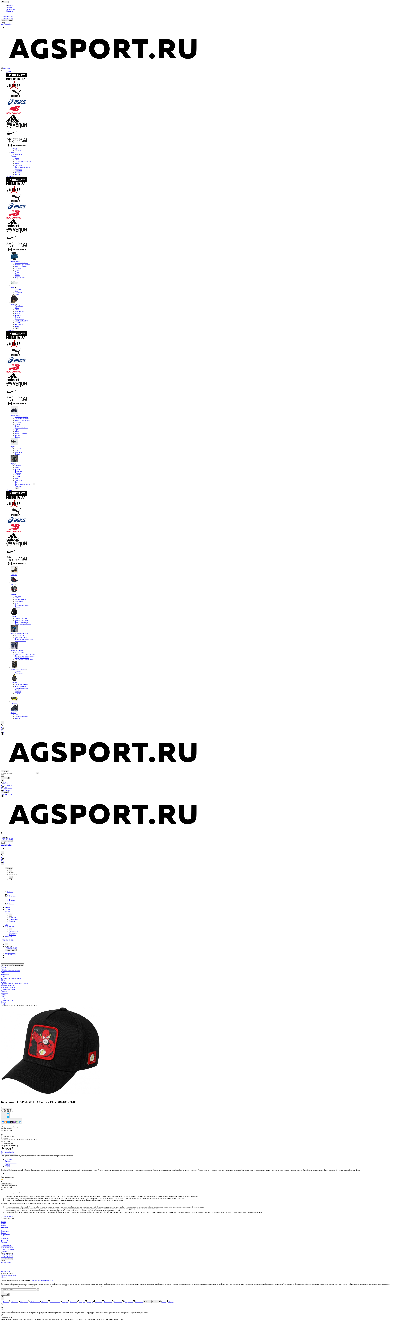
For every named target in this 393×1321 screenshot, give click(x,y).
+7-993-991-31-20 (7, 16)
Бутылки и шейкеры (8, 987)
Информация (5, 1235)
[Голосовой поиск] (3, 778)
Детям (3, 972)
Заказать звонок (7, 20)
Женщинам (5, 974)
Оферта (3, 1277)
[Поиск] (2, 722)
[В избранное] (5, 1113)
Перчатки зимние (7, 1000)
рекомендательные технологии (42, 1280)
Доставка (8, 1166)
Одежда (3, 982)
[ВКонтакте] (3, 1122)
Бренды (3, 1225)
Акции (3, 1223)
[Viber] (14, 1122)
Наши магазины (6, 794)
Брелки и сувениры (7, 985)
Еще (16, 328)
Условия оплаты (6, 1246)
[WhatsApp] (17, 1122)
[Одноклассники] (6, 1122)
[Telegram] (20, 1122)
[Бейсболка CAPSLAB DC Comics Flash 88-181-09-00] (50, 1093)
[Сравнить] (5, 1116)
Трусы (3, 996)
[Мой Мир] (8, 1122)
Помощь (4, 1242)
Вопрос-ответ (5, 1251)
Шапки (3, 1002)
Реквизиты (4, 1238)
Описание (8, 1159)
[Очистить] (38, 773)
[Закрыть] (2, 864)
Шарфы (3, 1004)
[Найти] (8, 778)
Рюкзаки (4, 991)
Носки (3, 998)
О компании (5, 1231)
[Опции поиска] (2, 775)
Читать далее (287, 1284)
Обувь (3, 980)
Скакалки (4, 993)
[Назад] (10, 870)
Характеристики (10, 1163)
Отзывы (8, 1161)
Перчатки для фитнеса (8, 989)
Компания (4, 1227)
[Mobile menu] (2, 796)
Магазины (4, 1240)
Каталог (3, 1222)
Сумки (3, 995)
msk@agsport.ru (6, 24)
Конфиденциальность (8, 1275)
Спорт (3, 976)
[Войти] (2, 725)
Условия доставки (7, 1247)
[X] (11, 1122)
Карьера (3, 1233)
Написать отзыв (6, 1184)
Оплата (7, 1165)
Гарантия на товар (7, 1249)
